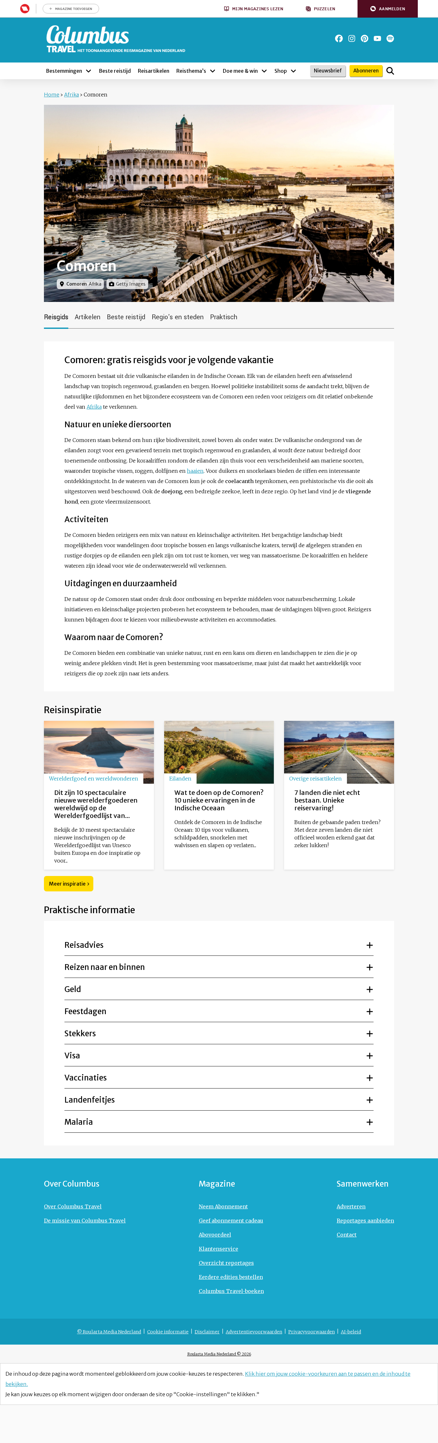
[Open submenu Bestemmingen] (88, 71)
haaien (195, 471)
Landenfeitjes (89, 1100)
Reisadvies (84, 945)
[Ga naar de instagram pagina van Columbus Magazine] (352, 38)
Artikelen (87, 317)
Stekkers (80, 1033)
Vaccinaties (85, 1078)
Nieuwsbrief (328, 71)
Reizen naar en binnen (104, 967)
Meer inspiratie (67, 883)
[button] (388, 9)
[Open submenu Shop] (293, 71)
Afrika (71, 94)
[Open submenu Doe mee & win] (264, 71)
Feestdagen (85, 1011)
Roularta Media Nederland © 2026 (219, 1354)
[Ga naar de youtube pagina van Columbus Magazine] (377, 38)
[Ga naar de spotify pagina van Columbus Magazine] (390, 38)
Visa (72, 1056)
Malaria (78, 1122)
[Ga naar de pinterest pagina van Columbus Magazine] (364, 38)
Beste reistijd (126, 317)
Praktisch (223, 317)
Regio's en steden (178, 317)
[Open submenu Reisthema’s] (212, 71)
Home (51, 94)
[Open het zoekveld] (390, 71)
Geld (72, 989)
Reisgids (56, 317)
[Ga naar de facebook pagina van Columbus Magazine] (339, 38)
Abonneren (366, 71)
